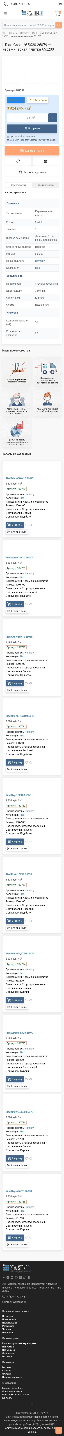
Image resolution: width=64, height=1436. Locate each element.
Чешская (6, 1329)
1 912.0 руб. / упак (38, 100)
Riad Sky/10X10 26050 (18, 795)
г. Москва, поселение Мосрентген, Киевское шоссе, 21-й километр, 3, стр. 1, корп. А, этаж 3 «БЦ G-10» (31, 1287)
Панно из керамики (12, 1377)
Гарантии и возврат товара (16, 1394)
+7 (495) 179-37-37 (16, 1296)
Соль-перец (8, 1353)
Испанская (7, 1316)
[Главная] (3, 33)
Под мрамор (8, 1350)
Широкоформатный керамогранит (20, 1343)
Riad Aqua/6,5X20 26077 (19, 1032)
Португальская (10, 1322)
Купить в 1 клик (34, 150)
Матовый (7, 1356)
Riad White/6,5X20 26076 (20, 953)
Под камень (8, 1346)
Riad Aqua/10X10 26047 (19, 557)
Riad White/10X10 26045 (20, 478)
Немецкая (7, 1332)
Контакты (7, 1398)
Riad (37, 267)
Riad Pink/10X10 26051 (19, 874)
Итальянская (9, 1319)
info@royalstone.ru (15, 1301)
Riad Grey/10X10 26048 (19, 636)
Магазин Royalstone (12, 1388)
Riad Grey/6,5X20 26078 (19, 1111)
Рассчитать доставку (35, 172)
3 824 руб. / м (16, 99)
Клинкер (6, 1370)
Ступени (6, 1374)
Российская (8, 1326)
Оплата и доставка (12, 1391)
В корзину (34, 128)
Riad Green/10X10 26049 (20, 715)
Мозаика (6, 1367)
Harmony (40, 260)
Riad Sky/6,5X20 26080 (19, 1191)
